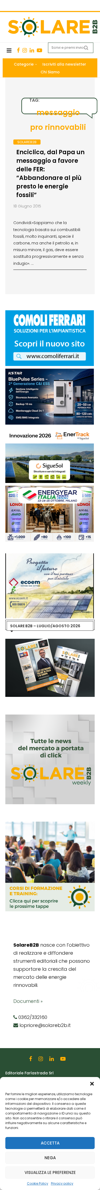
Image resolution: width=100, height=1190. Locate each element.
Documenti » (28, 1001)
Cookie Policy (37, 1183)
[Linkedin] (32, 50)
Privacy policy (62, 1183)
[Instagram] (24, 50)
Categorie (24, 64)
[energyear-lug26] (49, 488)
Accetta (50, 1143)
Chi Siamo (50, 72)
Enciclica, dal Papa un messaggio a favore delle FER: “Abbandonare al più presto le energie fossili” (50, 173)
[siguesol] (49, 430)
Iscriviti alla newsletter (64, 64)
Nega (50, 1158)
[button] (92, 1083)
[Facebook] (18, 50)
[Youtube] (39, 50)
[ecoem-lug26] (49, 556)
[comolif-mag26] (49, 313)
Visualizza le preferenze (50, 1172)
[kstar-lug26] (49, 371)
